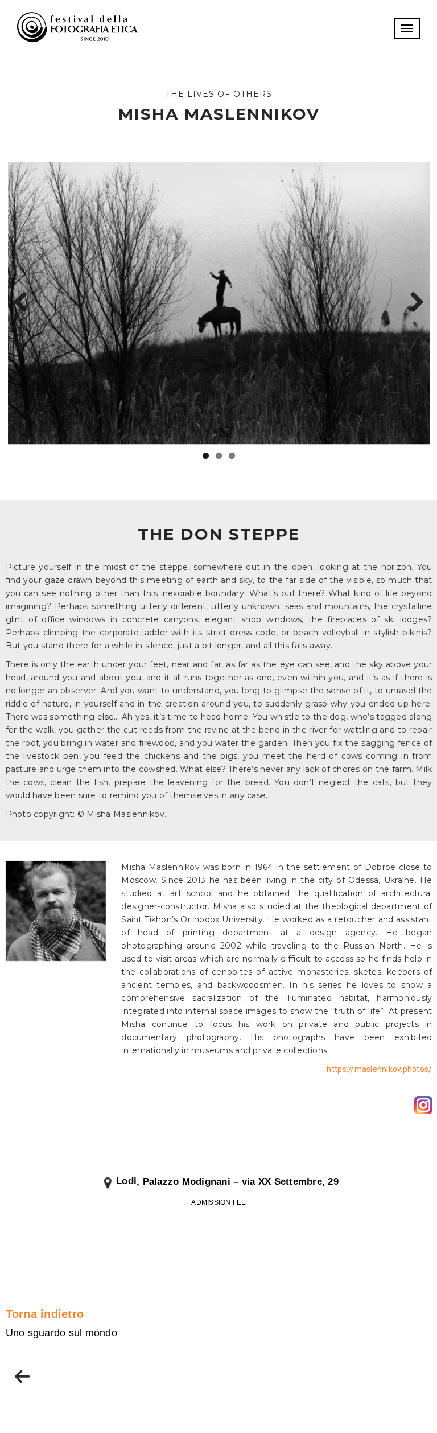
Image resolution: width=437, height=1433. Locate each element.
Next (413, 302)
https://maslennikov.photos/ (379, 1069)
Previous (25, 302)
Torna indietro (45, 1314)
